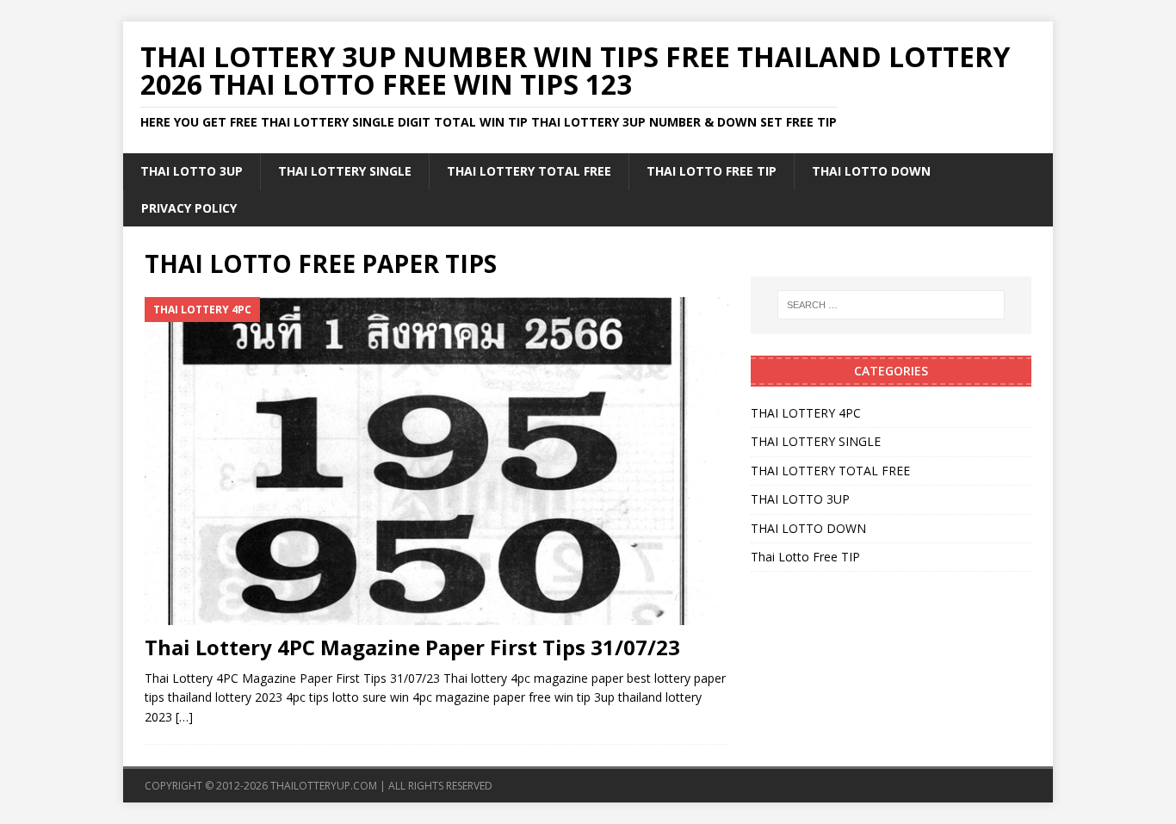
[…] (184, 717)
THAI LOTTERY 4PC (806, 413)
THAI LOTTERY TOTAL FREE (529, 171)
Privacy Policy (189, 208)
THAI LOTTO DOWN (871, 171)
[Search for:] (891, 304)
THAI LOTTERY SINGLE (345, 171)
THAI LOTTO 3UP (191, 171)
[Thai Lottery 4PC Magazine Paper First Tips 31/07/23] (436, 461)
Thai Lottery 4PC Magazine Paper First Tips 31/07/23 (412, 647)
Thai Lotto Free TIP (712, 171)
